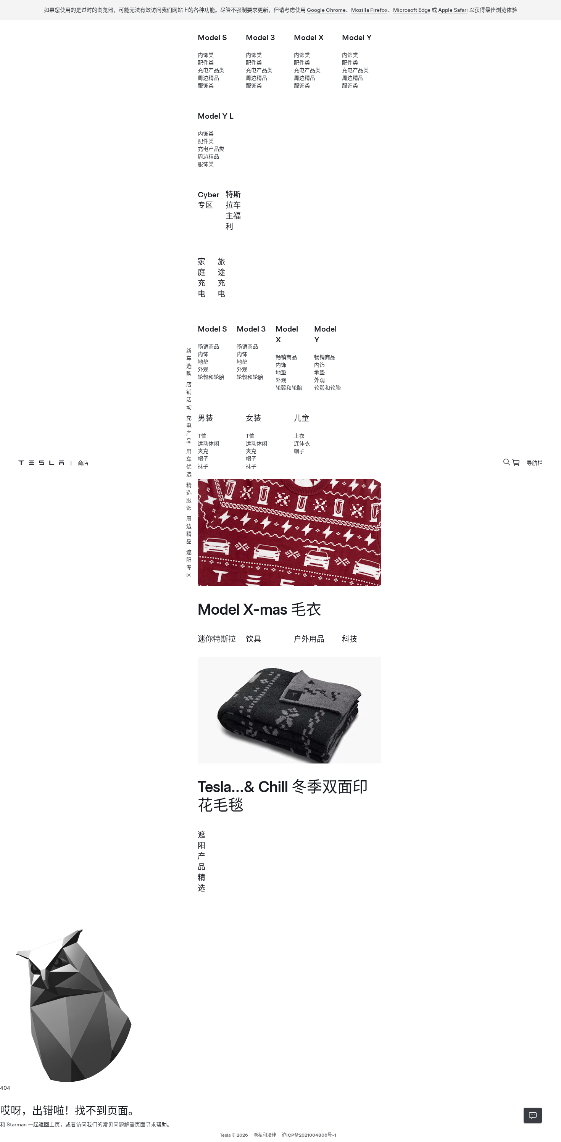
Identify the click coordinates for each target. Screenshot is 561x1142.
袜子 (203, 466)
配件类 (206, 63)
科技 (349, 639)
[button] (506, 462)
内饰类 (206, 55)
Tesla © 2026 (234, 1135)
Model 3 (260, 37)
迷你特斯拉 (217, 639)
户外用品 (309, 639)
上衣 (299, 436)
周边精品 (208, 78)
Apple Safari (453, 10)
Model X (309, 37)
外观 (203, 369)
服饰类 (206, 85)
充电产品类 (211, 70)
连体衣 (302, 443)
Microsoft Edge (411, 10)
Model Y (357, 37)
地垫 (203, 362)
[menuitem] (516, 462)
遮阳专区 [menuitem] (189, 563)
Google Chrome (326, 10)
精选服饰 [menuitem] (189, 496)
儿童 (301, 418)
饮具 (253, 639)
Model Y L (216, 116)
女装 (253, 418)
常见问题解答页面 (124, 1124)
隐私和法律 (264, 1135)
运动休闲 (208, 443)
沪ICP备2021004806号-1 (309, 1135)
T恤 (202, 436)
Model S (212, 37)
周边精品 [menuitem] (189, 529)
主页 (54, 1124)
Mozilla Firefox (369, 10)
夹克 (203, 451)
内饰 (203, 354)
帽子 (203, 459)
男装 (205, 418)
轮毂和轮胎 (211, 377)
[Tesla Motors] (41, 462)
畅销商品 (208, 346)
